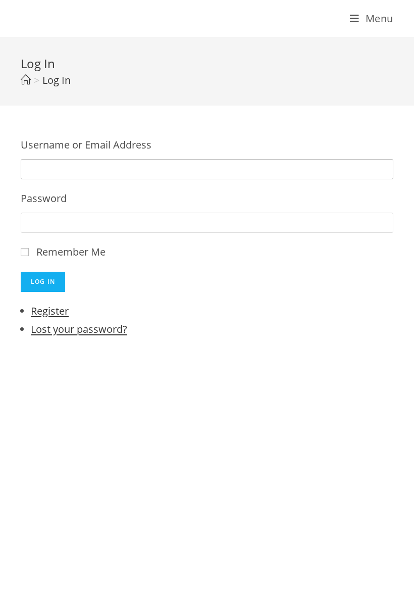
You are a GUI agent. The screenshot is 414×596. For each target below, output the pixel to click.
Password (44, 198)
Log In (43, 281)
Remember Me (71, 252)
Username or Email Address (86, 145)
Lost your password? (79, 329)
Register (50, 311)
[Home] (26, 80)
